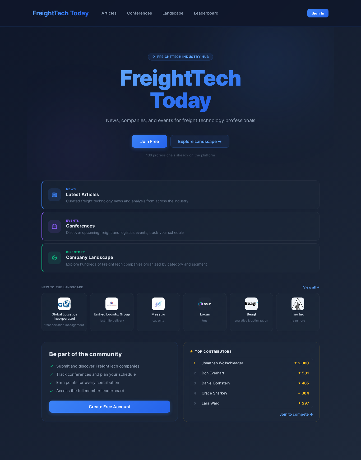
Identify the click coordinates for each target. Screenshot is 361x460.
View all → (311, 287)
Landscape (173, 13)
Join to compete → (296, 414)
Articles (109, 13)
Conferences (139, 13)
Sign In (318, 13)
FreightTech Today (61, 13)
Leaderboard (206, 13)
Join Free (149, 141)
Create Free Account (110, 407)
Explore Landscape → (200, 141)
